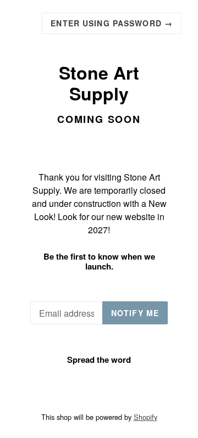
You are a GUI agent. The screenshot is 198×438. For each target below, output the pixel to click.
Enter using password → (112, 23)
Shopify (145, 417)
